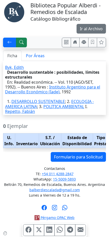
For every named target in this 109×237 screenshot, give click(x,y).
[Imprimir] (83, 42)
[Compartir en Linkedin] (49, 230)
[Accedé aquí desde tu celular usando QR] (66, 42)
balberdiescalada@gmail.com (54, 189)
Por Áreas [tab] (35, 55)
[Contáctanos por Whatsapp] (64, 209)
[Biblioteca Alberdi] (14, 11)
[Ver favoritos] (101, 42)
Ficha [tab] (12, 55)
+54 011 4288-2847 (58, 173)
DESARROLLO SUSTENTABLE (38, 101)
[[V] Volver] (9, 42)
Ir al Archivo (91, 29)
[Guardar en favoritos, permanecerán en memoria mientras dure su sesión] (92, 42)
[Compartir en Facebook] (28, 230)
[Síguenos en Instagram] (54, 209)
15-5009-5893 (64, 179)
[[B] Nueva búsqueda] (21, 42)
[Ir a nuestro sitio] (75, 42)
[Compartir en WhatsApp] (60, 230)
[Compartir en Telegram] (70, 230)
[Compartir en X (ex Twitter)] (39, 230)
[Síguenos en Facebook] (44, 209)
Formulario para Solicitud (78, 157)
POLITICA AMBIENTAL (63, 106)
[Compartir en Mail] (80, 230)
